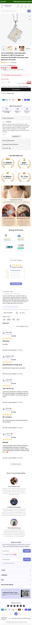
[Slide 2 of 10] (9, 48)
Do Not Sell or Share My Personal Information (20, 618)
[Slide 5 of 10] (27, 48)
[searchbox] (9, 313)
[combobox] (14, 11)
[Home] (9, 6)
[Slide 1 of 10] (3, 48)
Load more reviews (16, 464)
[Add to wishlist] (29, 19)
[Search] (29, 11)
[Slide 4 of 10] (21, 48)
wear (18, 319)
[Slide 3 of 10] (15, 48)
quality (8, 319)
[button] (24, 69)
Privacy (13, 563)
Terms (9, 563)
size (4, 319)
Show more (6, 323)
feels (13, 319)
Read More (15, 136)
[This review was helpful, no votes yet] (18, 350)
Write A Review (16, 283)
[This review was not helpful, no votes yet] (20, 350)
